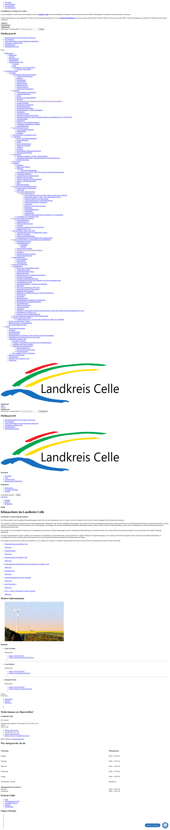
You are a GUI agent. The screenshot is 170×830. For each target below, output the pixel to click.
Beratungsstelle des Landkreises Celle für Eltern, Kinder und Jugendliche (39, 101)
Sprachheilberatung (23, 303)
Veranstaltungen (14, 60)
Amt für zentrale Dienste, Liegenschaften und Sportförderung (32, 239)
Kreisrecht (20, 149)
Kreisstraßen (20, 190)
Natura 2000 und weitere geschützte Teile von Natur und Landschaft (45, 195)
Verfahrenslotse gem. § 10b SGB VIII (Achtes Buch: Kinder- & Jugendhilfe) (40, 319)
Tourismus (20, 225)
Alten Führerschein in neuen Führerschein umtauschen (22, 41)
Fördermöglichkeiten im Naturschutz (35, 202)
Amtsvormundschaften (24, 94)
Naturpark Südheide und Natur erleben (36, 199)
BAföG (19, 96)
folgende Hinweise (18, 739)
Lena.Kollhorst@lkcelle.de (19, 673)
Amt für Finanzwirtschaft (20, 128)
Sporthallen (24, 245)
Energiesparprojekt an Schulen (26, 254)
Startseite (7, 500)
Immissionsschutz (22, 83)
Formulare (16, 64)
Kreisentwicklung (22, 85)
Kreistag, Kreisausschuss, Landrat (19, 321)
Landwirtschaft (29, 213)
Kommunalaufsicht (22, 140)
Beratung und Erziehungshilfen (26, 97)
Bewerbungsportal (14, 332)
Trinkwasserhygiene (23, 307)
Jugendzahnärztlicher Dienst (25, 271)
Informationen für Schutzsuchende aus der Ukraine (24, 337)
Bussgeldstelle (21, 261)
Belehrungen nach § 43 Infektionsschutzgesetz (31, 275)
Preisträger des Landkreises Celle (19, 358)
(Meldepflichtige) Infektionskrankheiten (29, 302)
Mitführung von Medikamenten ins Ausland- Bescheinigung (35, 293)
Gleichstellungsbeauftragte (17, 328)
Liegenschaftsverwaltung (24, 248)
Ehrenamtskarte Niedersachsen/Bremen (29, 151)
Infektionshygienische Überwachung (28, 289)
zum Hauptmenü (10, 4)
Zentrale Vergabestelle (23, 145)
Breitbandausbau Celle (24, 229)
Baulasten (20, 78)
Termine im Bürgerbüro (24, 69)
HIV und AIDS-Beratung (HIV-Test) (28, 287)
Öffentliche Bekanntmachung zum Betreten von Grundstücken (43, 215)
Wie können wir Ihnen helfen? (10, 29)
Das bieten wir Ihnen (19, 341)
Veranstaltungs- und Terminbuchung (24, 67)
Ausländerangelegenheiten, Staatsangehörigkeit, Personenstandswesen (38, 158)
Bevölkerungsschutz (23, 160)
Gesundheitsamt (18, 266)
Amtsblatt (20, 147)
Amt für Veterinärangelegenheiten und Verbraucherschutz (30, 316)
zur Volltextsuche (10, 8)
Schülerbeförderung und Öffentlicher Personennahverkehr (35, 238)
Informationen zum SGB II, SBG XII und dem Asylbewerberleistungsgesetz (40, 172)
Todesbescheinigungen (24, 305)
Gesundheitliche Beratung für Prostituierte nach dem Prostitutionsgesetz (39, 280)
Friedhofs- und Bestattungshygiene (27, 279)
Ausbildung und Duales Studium (23, 344)
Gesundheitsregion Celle (24, 282)
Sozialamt (16, 163)
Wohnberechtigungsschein (25, 224)
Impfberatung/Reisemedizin (25, 291)
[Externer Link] (87, 815)
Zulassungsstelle (22, 263)
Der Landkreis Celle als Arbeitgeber (24, 353)
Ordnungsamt (17, 154)
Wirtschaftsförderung (23, 220)
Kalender (23, 247)
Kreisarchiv (20, 252)
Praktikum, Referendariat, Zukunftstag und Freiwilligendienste (32, 342)
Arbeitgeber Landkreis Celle (13, 43)
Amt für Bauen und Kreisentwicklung (24, 74)
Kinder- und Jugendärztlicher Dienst (28, 268)
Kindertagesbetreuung (23, 106)
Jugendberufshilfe (22, 119)
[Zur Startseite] (85, 383)
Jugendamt (16, 90)
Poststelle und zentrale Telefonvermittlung (29, 250)
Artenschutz (28, 204)
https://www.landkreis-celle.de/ (17, 736)
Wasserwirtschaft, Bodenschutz (26, 188)
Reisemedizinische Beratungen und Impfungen (31, 300)
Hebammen (20, 286)
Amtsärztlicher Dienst (23, 270)
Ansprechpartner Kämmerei (25, 129)
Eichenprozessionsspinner (25, 277)
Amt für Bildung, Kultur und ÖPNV (24, 231)
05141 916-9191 (16, 656)
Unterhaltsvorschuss (23, 113)
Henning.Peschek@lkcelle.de (20, 689)
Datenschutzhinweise (23, 348)
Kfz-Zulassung (9, 39)
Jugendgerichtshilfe (23, 103)
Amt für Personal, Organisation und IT (25, 135)
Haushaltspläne (21, 131)
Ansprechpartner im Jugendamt (26, 92)
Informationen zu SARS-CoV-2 (26, 312)
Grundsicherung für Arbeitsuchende (28, 176)
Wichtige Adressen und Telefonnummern (29, 179)
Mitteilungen (13, 55)
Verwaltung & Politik (11, 71)
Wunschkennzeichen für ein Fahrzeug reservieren (20, 38)
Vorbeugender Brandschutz (25, 89)
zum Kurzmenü (9, 6)
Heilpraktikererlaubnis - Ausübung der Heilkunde (32, 284)
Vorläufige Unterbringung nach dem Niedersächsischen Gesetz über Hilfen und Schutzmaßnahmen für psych (50, 310)
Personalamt (16, 161)
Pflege (18, 183)
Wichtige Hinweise (22, 87)
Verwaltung (12, 73)
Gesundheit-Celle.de (11, 803)
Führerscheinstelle (22, 259)
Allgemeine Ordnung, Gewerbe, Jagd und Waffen (32, 156)
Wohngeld (20, 168)
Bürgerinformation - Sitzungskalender (20, 323)
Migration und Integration (24, 177)
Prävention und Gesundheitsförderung (28, 314)
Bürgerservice (9, 53)
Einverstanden (6, 25)
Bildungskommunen (23, 184)
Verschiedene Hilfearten (24, 174)
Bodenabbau (28, 208)
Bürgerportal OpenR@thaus (13, 481)
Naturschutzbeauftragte (31, 209)
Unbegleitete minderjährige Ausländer (28, 124)
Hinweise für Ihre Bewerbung (26, 350)
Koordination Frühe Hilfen (25, 108)
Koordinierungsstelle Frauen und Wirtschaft (30, 227)
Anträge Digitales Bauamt (25, 76)
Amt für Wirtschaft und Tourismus (23, 218)
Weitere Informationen (27, 193)
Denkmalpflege (21, 82)
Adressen (11, 57)
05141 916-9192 (16, 687)
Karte (14, 66)
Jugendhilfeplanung (23, 126)
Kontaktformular (10, 45)
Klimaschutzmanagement (24, 255)
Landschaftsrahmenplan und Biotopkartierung (38, 200)
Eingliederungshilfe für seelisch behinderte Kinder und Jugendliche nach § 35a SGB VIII (44, 117)
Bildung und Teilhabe (23, 167)
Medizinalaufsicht (22, 298)
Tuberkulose (20, 309)
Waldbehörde (28, 211)
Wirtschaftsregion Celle (16, 62)
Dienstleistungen (14, 58)
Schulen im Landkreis (23, 234)
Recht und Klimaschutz (24, 144)
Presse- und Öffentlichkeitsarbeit (27, 138)
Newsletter (8, 476)
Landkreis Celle (43, 14)
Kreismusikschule (14, 334)
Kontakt (7, 701)
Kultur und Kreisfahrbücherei (26, 236)
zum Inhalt (8, 2)
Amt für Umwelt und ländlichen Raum (25, 186)
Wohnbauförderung (23, 222)
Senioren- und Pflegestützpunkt (26, 181)
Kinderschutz (21, 121)
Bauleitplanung (21, 80)
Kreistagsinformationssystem (17, 325)
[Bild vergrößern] (87, 622)
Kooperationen (21, 294)
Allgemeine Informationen (28, 170)
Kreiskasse (20, 133)
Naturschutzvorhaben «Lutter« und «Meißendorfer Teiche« (42, 197)
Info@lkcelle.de (12, 734)
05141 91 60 (11, 730)
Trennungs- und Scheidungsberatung (28, 122)
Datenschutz (8, 699)
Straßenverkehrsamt (19, 257)
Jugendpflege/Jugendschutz (25, 105)
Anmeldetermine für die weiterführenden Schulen (32, 232)
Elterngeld (20, 99)
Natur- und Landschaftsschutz (26, 192)
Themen (7, 326)
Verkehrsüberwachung (12, 46)
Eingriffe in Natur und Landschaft (34, 206)
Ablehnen (4, 23)
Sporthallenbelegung (23, 243)
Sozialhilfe (20, 165)
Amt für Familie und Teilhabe (22, 318)
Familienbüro (21, 112)
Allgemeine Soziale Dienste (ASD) (27, 115)
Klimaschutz (12, 360)
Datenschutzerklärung (67, 18)
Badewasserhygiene (23, 273)
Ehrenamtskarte (13, 357)
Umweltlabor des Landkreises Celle (28, 216)
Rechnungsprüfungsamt (20, 264)
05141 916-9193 (16, 671)
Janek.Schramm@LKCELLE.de (21, 657)
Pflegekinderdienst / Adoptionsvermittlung (30, 110)
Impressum (8, 702)
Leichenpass (20, 296)
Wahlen (19, 142)
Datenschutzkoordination (24, 153)
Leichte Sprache (10, 479)
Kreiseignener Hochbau (24, 241)
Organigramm (9, 807)
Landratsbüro (17, 137)
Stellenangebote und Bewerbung (23, 346)
